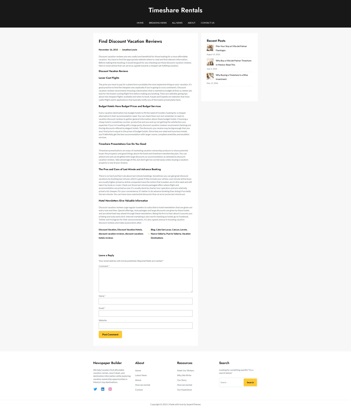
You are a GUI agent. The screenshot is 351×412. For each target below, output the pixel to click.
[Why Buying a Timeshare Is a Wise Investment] (210, 77)
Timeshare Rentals (175, 10)
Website (103, 320)
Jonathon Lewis (129, 49)
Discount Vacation (107, 229)
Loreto (183, 229)
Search (250, 382)
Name (102, 296)
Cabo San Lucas (163, 229)
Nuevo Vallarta (158, 233)
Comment (104, 266)
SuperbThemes (194, 404)
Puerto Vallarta (173, 233)
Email (102, 308)
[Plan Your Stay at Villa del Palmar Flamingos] (210, 48)
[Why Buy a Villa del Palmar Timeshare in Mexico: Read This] (210, 63)
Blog (153, 229)
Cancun (175, 229)
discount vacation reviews (111, 233)
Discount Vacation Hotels (129, 229)
